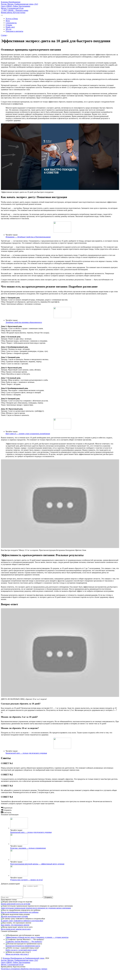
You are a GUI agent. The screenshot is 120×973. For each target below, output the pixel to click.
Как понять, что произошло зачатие (15, 925)
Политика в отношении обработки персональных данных (24, 969)
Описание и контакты (14, 31)
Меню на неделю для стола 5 (17, 954)
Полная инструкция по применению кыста (23, 946)
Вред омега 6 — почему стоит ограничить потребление (28, 434)
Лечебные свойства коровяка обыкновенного (24, 322)
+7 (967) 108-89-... (14, 10)
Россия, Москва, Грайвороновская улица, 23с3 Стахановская (19, 6)
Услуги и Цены (12, 19)
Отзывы (9, 25)
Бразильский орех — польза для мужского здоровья (26, 753)
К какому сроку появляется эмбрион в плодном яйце (22, 921)
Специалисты (11, 23)
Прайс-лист (10, 27)
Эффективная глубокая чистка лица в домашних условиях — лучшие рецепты (37, 937)
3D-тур (8, 29)
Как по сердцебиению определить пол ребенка (19, 912)
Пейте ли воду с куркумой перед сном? (21, 950)
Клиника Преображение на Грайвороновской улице (23, 958)
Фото (8, 21)
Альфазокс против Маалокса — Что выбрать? (24, 942)
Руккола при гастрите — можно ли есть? (26, 880)
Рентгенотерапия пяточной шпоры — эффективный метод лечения (37, 864)
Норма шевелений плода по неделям (15, 904)
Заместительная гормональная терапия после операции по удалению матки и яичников (36, 908)
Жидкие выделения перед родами (14, 916)
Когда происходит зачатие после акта (16, 929)
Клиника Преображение (10, 2)
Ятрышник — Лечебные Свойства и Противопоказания (28, 237)
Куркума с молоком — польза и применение (28, 848)
